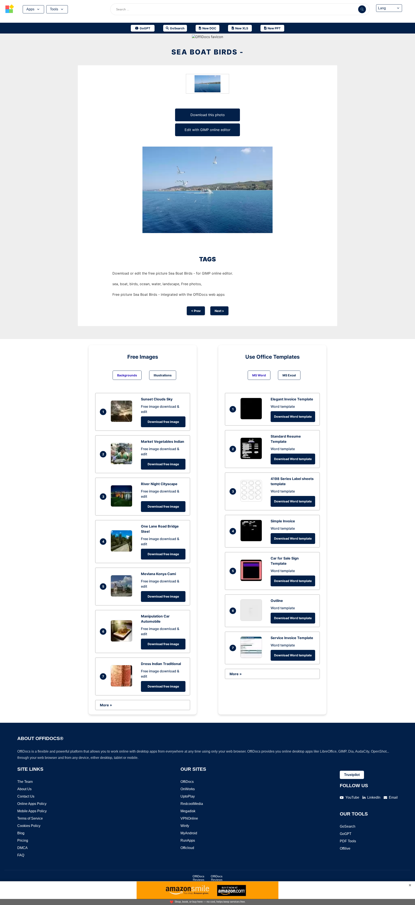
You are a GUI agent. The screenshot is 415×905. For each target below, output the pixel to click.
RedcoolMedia (191, 804)
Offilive (345, 848)
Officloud (187, 848)
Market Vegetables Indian (162, 441)
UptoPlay (187, 796)
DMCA (22, 848)
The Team (25, 781)
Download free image (163, 422)
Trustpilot (352, 775)
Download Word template (293, 416)
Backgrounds (127, 375)
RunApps (187, 840)
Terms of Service (30, 818)
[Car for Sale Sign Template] (252, 580)
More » (106, 705)
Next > (219, 311)
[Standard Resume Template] (252, 458)
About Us (24, 789)
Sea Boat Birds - (207, 52)
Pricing (22, 840)
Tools (54, 9)
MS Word (259, 375)
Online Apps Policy (31, 804)
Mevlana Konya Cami (158, 574)
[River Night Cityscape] (123, 505)
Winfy (184, 826)
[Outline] (252, 619)
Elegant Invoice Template (292, 399)
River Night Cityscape (159, 484)
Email (393, 797)
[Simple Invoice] (252, 540)
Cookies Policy (28, 826)
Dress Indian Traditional (161, 664)
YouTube (352, 797)
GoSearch (347, 826)
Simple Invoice (283, 521)
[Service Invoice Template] (252, 657)
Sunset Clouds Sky (156, 399)
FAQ (20, 855)
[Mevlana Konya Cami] (123, 595)
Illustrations (163, 375)
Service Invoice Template (292, 638)
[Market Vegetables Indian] (123, 463)
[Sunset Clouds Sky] (123, 421)
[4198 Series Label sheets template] (252, 500)
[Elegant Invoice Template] (252, 418)
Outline (277, 600)
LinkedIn (373, 797)
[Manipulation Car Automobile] (123, 640)
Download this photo (207, 115)
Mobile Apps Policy (32, 811)
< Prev (196, 311)
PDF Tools (348, 841)
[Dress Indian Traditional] (123, 685)
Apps (30, 9)
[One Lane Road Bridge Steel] (123, 550)
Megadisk (187, 811)
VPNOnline (189, 818)
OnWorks (187, 789)
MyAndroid (188, 833)
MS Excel (289, 375)
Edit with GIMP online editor (207, 130)
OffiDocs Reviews (198, 878)
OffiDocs (187, 781)
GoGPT (345, 834)
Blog (20, 833)
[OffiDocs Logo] (9, 9)
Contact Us (25, 796)
